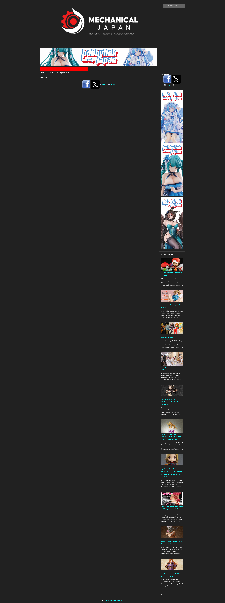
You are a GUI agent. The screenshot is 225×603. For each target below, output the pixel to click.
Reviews (44, 69)
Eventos (53, 69)
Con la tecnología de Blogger (113, 600)
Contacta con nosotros (79, 69)
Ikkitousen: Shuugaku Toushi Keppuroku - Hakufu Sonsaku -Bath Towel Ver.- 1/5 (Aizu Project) (171, 436)
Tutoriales (63, 69)
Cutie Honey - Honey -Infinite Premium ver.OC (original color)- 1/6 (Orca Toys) (172, 509)
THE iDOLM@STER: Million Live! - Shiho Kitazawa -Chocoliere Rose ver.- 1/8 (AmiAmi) (172, 402)
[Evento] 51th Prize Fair (167, 337)
